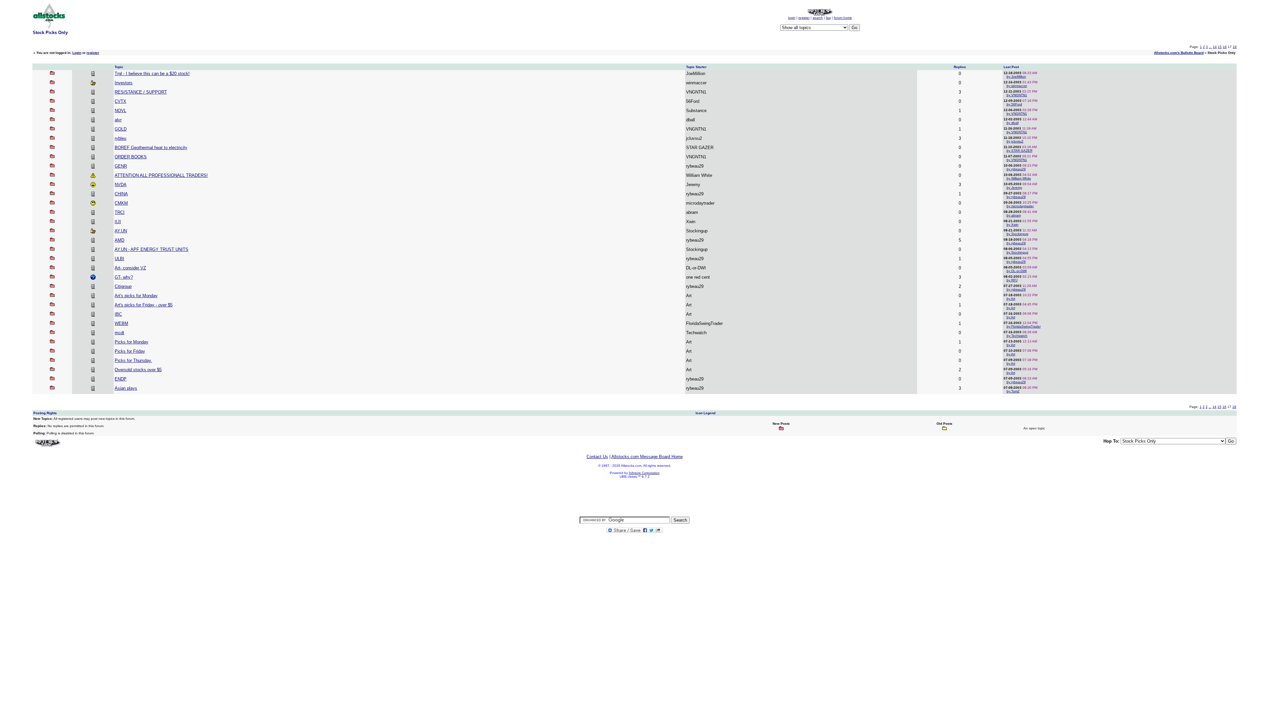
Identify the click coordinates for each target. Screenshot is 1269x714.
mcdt (119, 332)
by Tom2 (1013, 391)
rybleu (120, 138)
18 (1235, 47)
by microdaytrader (1020, 206)
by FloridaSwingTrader (1024, 326)
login (791, 18)
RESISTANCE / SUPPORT (141, 92)
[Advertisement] (634, 498)
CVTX (120, 101)
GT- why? (124, 277)
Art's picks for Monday (136, 295)
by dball (1013, 123)
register (804, 18)
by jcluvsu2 (1015, 141)
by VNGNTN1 (1017, 95)
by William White (1019, 178)
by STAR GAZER (1019, 150)
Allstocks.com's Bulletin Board (1179, 53)
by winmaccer (1017, 86)
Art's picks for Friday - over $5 (144, 304)
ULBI (119, 258)
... (1210, 47)
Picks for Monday (131, 341)
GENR (121, 166)
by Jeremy (1014, 187)
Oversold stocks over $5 (138, 369)
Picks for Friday (130, 351)
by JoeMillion (1016, 76)
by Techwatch (1017, 335)
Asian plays (126, 388)
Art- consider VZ (130, 267)
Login (76, 53)
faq (828, 18)
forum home (843, 18)
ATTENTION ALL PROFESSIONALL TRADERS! (161, 175)
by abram (1014, 215)
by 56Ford (1014, 104)
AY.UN (121, 230)
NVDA (121, 184)
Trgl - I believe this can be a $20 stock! (152, 73)
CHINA (121, 193)
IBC (118, 314)
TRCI (120, 212)
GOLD (121, 129)
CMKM (121, 203)
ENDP (121, 379)
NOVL (120, 110)
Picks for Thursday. (133, 360)
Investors (124, 82)
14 (1215, 47)
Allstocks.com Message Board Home (647, 456)
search (818, 18)
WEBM (121, 323)
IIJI (118, 221)
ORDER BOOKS (131, 156)
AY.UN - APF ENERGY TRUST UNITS (151, 249)
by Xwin (1013, 224)
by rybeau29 (1016, 169)
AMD (119, 240)
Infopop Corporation (644, 473)
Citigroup (123, 286)
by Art (1011, 298)
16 (1225, 47)
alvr (118, 119)
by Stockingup (1017, 234)
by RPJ (1012, 280)
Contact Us (597, 456)
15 (1220, 47)
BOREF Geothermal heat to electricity (151, 147)
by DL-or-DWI (1017, 271)
